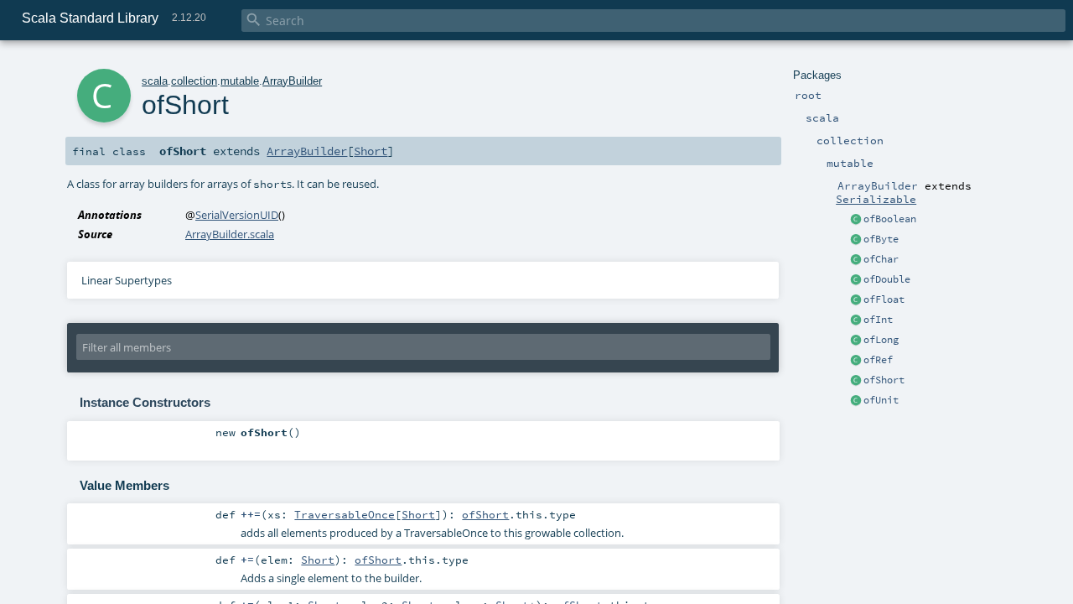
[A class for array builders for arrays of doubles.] (856, 280)
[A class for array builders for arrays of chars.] (856, 260)
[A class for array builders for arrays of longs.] (856, 340)
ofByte (881, 239)
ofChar (881, 259)
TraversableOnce (344, 514)
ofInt (878, 319)
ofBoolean (889, 219)
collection (194, 81)
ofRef (878, 360)
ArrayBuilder (292, 81)
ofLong (881, 340)
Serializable (876, 199)
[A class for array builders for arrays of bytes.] (856, 240)
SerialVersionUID (236, 214)
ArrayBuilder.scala (229, 234)
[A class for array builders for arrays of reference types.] (856, 360)
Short (370, 151)
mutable (239, 81)
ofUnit (881, 400)
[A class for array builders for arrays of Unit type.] (856, 401)
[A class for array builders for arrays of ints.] (856, 320)
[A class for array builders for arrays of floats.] (856, 300)
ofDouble (886, 279)
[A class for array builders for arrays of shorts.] (856, 381)
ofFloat (884, 299)
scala (155, 81)
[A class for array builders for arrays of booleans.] (856, 219)
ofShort (884, 380)
